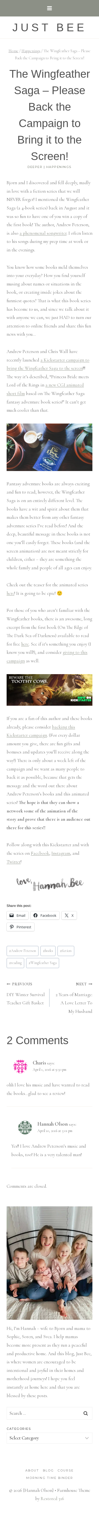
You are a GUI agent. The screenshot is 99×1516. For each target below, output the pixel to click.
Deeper (35, 167)
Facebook (40, 853)
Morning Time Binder (49, 1478)
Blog (48, 1470)
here (10, 593)
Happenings (59, 167)
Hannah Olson (52, 1124)
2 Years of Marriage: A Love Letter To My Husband (74, 998)
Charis (39, 1063)
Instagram (60, 853)
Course (65, 1470)
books (48, 950)
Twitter (14, 862)
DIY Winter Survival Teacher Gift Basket (26, 994)
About (32, 1470)
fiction (66, 950)
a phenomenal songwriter (43, 233)
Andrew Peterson (22, 950)
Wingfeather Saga (43, 962)
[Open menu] (50, 8)
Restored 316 (52, 1498)
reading (15, 962)
